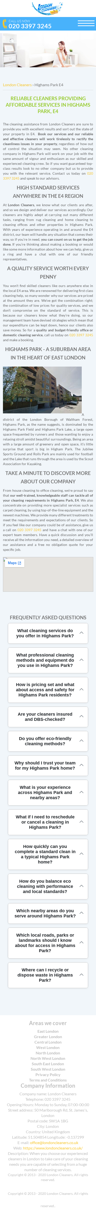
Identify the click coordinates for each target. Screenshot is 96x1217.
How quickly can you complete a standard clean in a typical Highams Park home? (45, 854)
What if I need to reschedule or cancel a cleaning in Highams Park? (45, 822)
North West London (48, 1058)
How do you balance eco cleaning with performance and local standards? (45, 886)
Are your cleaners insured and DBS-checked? (45, 717)
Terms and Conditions (48, 1080)
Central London (48, 1042)
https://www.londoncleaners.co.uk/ (53, 1148)
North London (48, 1052)
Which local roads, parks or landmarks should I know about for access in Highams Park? (45, 943)
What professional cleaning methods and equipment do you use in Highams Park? (45, 660)
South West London (48, 1069)
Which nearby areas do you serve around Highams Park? (45, 913)
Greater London (48, 1036)
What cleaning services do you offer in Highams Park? (45, 633)
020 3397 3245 (30, 24)
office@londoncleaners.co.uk (54, 1142)
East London (48, 1031)
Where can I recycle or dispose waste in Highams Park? (45, 975)
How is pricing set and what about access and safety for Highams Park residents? (45, 689)
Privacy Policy (48, 1074)
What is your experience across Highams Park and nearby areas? (45, 792)
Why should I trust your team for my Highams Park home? (45, 766)
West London (48, 1047)
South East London (48, 1063)
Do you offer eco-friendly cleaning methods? (45, 741)
